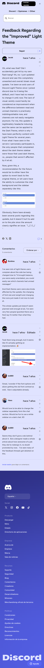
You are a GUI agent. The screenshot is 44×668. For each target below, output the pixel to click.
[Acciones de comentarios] (40, 272)
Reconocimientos (12, 631)
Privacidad (9, 619)
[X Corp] (7, 239)
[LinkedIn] (10, 239)
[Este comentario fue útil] (40, 261)
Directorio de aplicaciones (16, 532)
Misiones (8, 598)
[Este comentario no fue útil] (40, 268)
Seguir (22, 51)
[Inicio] (10, 4)
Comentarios (10, 582)
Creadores (9, 586)
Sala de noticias (11, 557)
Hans (10, 400)
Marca (7, 553)
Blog (7, 578)
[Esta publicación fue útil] (40, 58)
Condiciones (10, 615)
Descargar (9, 520)
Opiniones (22, 11)
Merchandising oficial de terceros (19, 602)
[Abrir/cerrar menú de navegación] (40, 4)
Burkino (11, 261)
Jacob (10, 57)
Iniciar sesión (6, 464)
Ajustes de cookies (12, 623)
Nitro (7, 524)
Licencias (8, 635)
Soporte (8, 570)
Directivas (9, 627)
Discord (12, 11)
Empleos (8, 549)
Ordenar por (31, 250)
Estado (7, 528)
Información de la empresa (16, 639)
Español (11, 496)
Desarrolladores (11, 594)
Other (32, 11)
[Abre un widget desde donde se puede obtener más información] (34, 664)
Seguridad (9, 574)
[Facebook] (3, 239)
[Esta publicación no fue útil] (40, 66)
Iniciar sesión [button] (26, 3)
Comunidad (9, 590)
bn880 (10, 376)
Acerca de (9, 545)
